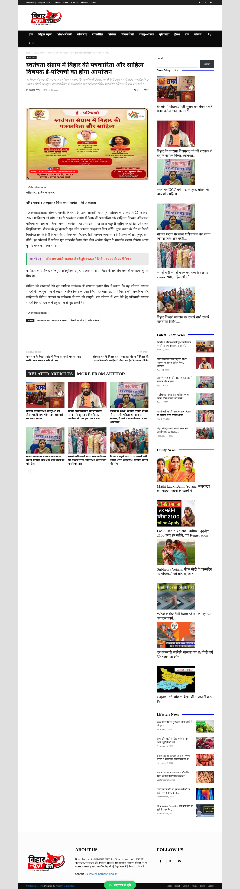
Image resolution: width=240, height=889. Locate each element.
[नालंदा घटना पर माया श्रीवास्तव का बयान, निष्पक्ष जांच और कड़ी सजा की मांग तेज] (45, 440)
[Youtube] (211, 2)
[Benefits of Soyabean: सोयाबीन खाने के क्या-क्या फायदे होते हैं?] (205, 777)
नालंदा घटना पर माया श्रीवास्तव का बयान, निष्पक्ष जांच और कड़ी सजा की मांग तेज (45, 460)
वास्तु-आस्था (146, 35)
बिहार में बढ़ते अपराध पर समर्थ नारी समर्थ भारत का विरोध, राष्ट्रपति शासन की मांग (129, 460)
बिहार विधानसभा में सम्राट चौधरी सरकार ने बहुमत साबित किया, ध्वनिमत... (184, 153)
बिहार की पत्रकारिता (77, 320)
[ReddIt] (82, 97)
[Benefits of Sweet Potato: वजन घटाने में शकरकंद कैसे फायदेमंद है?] (205, 760)
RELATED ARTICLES (50, 373)
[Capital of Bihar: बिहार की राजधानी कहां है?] (185, 679)
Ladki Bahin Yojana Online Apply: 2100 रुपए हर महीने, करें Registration (183, 533)
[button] (209, 35)
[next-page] (34, 471)
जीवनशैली (127, 35)
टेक (187, 35)
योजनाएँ (82, 35)
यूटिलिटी (164, 35)
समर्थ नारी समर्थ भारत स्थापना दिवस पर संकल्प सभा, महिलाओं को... (182, 275)
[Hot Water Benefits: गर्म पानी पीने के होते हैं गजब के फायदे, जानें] (205, 810)
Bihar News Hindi (36, 886)
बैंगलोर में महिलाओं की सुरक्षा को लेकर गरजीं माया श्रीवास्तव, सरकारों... (185, 109)
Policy (194, 886)
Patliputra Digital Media (65, 886)
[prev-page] (28, 471)
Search (160, 58)
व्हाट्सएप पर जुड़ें (122, 885)
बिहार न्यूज (45, 35)
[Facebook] (199, 2)
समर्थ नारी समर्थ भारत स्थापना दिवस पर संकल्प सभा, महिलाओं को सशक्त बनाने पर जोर (87, 460)
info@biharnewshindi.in (103, 873)
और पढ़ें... (141, 866)
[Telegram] (90, 97)
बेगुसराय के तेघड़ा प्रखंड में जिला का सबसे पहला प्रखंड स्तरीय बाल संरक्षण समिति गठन (53, 358)
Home (57, 2)
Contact (74, 2)
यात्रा (31, 43)
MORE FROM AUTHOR (101, 373)
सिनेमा (112, 35)
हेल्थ (177, 35)
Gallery (211, 886)
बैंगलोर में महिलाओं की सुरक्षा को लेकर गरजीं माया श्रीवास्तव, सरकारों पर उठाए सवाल (44, 415)
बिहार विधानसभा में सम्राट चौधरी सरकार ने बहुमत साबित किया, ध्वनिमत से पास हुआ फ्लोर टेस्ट (85, 415)
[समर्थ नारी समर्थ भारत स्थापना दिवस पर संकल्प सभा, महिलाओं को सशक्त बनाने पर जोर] (87, 440)
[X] (205, 2)
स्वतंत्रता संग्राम (93, 320)
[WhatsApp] (74, 97)
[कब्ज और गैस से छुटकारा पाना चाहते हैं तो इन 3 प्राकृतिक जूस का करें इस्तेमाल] (205, 726)
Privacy (84, 2)
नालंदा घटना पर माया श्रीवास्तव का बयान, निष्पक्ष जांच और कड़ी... (184, 236)
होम (31, 35)
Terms (93, 2)
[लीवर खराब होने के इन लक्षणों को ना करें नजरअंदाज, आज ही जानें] (205, 794)
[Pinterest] (66, 97)
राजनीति (97, 35)
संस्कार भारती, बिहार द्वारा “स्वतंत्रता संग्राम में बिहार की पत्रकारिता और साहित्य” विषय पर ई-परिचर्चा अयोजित (120, 358)
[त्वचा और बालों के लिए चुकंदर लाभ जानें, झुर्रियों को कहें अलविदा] (205, 743)
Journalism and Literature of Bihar (52, 320)
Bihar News (40, 53)
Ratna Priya (35, 89)
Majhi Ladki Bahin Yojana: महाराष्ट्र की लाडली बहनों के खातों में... (183, 488)
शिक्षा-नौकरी (64, 35)
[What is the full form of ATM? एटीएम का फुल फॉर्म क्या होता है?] (185, 596)
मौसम (198, 35)
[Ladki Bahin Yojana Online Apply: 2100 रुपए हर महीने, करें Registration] (185, 513)
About (66, 2)
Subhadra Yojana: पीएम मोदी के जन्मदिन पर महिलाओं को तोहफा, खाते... (184, 571)
